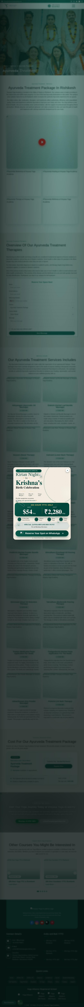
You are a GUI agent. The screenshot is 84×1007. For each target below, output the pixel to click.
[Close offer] (67, 470)
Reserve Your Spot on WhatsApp (42, 533)
